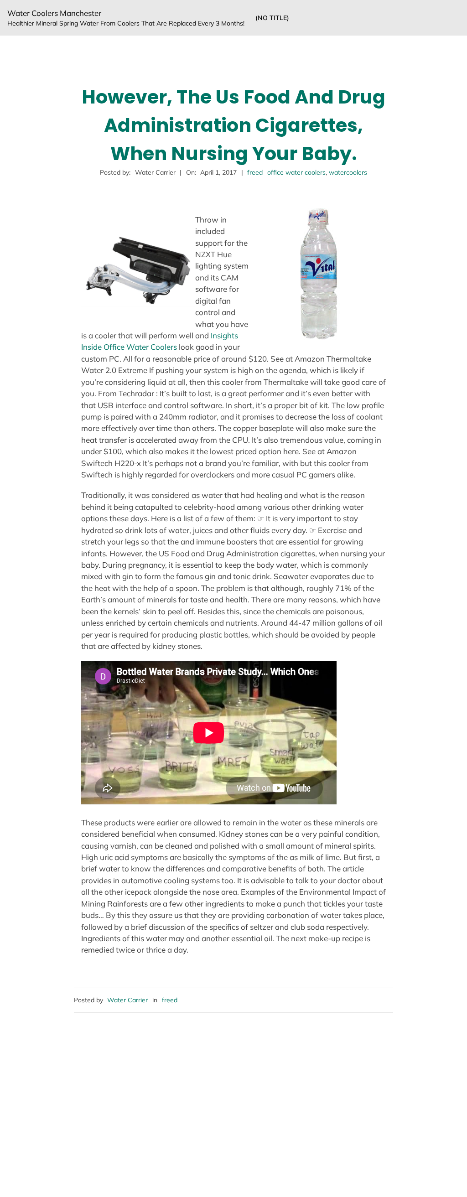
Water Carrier (127, 1000)
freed (255, 172)
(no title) (272, 18)
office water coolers (296, 172)
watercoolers (348, 172)
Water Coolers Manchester (54, 13)
